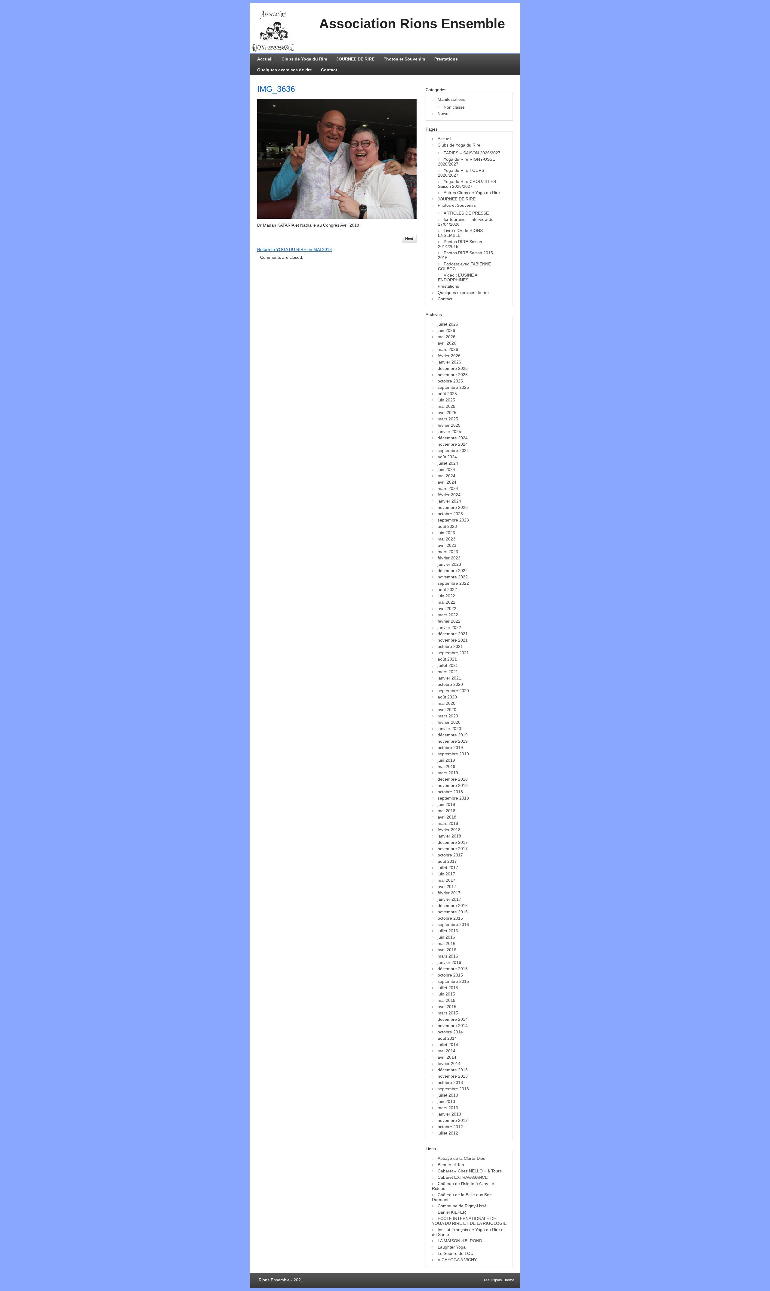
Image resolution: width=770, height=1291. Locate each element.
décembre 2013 (453, 1069)
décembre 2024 (453, 437)
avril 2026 (447, 343)
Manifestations (451, 99)
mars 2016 (448, 956)
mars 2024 (448, 488)
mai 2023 (446, 539)
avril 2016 (447, 949)
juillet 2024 (448, 463)
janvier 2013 (449, 1114)
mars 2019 (448, 772)
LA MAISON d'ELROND (460, 1240)
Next (409, 239)
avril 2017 (447, 886)
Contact (329, 69)
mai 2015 (446, 1000)
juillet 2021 (448, 665)
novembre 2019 (453, 741)
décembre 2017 (453, 842)
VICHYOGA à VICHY (457, 1259)
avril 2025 (447, 412)
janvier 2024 (449, 501)
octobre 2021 (450, 646)
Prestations (446, 59)
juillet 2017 (448, 867)
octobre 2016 (450, 918)
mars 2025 (448, 418)
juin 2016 (446, 937)
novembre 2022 (453, 576)
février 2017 (449, 892)
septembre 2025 (453, 387)
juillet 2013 (448, 1095)
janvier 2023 (449, 564)
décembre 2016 (453, 905)
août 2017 (447, 861)
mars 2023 (448, 551)
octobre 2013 (450, 1082)
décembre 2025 (453, 368)
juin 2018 (446, 804)
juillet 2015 (448, 987)
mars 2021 (448, 671)
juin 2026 (446, 330)
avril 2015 (447, 1006)
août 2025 (447, 393)
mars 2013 (448, 1107)
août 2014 (447, 1038)
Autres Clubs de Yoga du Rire (472, 192)
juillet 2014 (448, 1044)
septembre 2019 (453, 753)
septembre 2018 (453, 798)
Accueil (265, 59)
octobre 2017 (450, 855)
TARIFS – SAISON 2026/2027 (472, 152)
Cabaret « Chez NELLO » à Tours (470, 1171)
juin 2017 (446, 874)
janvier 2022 (449, 627)
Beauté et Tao (451, 1164)
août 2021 (447, 659)
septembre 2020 (453, 690)
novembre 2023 (453, 507)
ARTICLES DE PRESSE (466, 213)
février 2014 (449, 1063)
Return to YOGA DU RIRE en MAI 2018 (294, 249)
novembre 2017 (453, 848)
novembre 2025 (453, 374)
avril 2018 (447, 817)
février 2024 (449, 494)
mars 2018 (448, 823)
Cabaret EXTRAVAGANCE (463, 1177)
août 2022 (447, 589)
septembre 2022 (453, 583)
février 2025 (449, 425)
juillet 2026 (448, 324)
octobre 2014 (450, 1031)
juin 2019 (446, 760)
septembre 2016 (453, 924)
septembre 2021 (453, 652)
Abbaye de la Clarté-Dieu (461, 1158)
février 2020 (449, 722)
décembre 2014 (453, 1019)
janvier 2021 (449, 678)
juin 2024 (446, 469)
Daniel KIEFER (452, 1212)
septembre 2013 (453, 1088)
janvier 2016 (449, 962)
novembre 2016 (453, 911)
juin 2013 (446, 1101)
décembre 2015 (453, 968)
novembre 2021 (453, 640)
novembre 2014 (453, 1025)
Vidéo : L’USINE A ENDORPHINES (457, 277)
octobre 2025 (450, 381)
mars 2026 (448, 349)
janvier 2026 (449, 362)
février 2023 (449, 558)
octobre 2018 (450, 791)
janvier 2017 (449, 899)
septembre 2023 (453, 520)
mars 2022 (448, 614)
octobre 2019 (450, 747)
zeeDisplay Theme (499, 1280)
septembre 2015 (453, 981)
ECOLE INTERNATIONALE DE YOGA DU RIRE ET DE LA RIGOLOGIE (469, 1221)
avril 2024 (447, 482)
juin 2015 (446, 994)
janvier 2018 (449, 836)
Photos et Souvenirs (404, 59)
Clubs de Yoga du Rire (304, 59)
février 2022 (449, 621)
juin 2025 (446, 400)
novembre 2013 (453, 1076)
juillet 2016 (448, 930)
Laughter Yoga (452, 1247)
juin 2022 (446, 595)
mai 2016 (446, 943)
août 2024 (447, 456)
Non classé (454, 107)
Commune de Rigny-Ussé (462, 1205)
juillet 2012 (448, 1133)
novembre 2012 (453, 1120)
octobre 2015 (450, 975)
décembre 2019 (453, 734)
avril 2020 (447, 709)
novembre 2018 (453, 785)
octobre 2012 (450, 1126)
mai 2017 (446, 880)
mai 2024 (446, 475)
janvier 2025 (449, 431)
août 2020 (447, 697)
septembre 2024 (453, 450)
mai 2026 (446, 336)
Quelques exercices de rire (284, 69)
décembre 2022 (453, 570)
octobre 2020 (450, 684)
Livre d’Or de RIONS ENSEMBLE (460, 233)
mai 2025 (446, 406)
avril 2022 (447, 608)
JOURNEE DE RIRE (355, 59)
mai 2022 (446, 602)
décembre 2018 (453, 779)
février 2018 (449, 829)
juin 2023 (446, 532)
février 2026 (449, 355)
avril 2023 (447, 545)
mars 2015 (448, 1013)
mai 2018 (446, 810)
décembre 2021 (453, 633)
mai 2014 (446, 1050)
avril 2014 (447, 1057)
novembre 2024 (453, 444)
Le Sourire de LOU (455, 1253)
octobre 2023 (450, 513)
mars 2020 (448, 716)
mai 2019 (446, 766)
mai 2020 (446, 703)
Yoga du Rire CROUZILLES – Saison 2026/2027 (469, 184)
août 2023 (447, 526)
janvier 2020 (449, 728)
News (443, 113)
